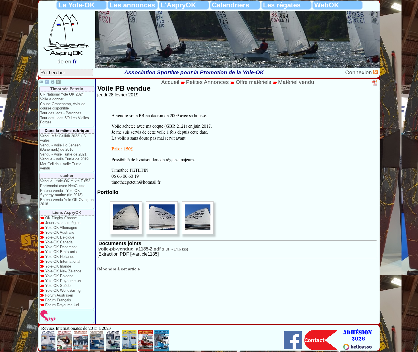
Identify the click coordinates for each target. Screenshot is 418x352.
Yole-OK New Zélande (63, 271)
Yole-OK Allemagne (61, 227)
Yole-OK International (62, 261)
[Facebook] (47, 82)
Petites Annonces (207, 82)
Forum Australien (59, 295)
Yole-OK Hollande (59, 256)
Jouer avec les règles (62, 223)
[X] (58, 82)
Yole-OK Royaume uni (63, 281)
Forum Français (58, 300)
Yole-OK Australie (59, 232)
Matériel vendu (296, 82)
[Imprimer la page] (52, 82)
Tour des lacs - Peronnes (60, 113)
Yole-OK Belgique (59, 237)
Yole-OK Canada (59, 242)
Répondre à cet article (118, 269)
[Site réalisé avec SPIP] (48, 320)
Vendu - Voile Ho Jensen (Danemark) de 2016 (60, 147)
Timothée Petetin (66, 88)
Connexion (359, 72)
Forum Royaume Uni (62, 305)
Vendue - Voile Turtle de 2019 (64, 159)
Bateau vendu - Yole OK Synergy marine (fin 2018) (61, 193)
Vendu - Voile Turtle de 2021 (63, 154)
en (68, 62)
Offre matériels (253, 82)
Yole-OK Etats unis (61, 252)
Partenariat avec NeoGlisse (62, 186)
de (60, 62)
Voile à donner (51, 99)
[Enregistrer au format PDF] (374, 85)
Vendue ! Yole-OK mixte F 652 (65, 181)
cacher (66, 175)
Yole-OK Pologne (59, 276)
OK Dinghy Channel (61, 218)
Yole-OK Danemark (61, 247)
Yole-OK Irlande (58, 266)
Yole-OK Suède (58, 285)
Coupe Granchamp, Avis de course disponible (62, 106)
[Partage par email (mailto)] (41, 82)
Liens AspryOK (66, 212)
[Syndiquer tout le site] (375, 72)
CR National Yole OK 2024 (62, 94)
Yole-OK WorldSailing (62, 290)
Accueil (170, 82)
